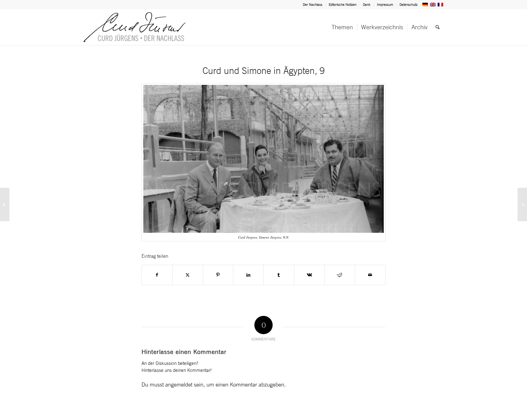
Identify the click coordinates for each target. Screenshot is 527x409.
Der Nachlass (312, 4)
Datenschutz (409, 4)
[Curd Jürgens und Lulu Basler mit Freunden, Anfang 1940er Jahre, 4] (522, 204)
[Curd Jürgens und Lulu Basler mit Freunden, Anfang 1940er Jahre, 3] (4, 204)
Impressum (385, 4)
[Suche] (437, 27)
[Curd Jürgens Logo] (134, 27)
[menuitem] (313, 4)
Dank (367, 4)
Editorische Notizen (343, 4)
